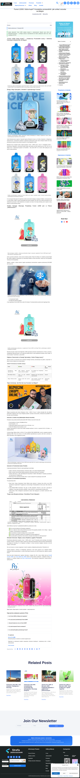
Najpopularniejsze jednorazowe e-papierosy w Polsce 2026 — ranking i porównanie (64, 211)
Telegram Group (74, 756)
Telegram (68, 33)
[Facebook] (62, 222)
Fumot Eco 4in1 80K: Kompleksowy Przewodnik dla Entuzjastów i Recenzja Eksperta (30, 687)
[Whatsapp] (65, 3)
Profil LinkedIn (11, 645)
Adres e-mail (4, 764)
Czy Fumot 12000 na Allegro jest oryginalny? (18, 616)
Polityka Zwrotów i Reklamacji (34, 760)
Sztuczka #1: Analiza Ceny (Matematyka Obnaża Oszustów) (64, 66)
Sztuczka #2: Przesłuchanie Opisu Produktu (64, 69)
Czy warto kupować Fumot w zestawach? (17, 626)
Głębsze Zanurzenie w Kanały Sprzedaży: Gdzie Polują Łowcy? (64, 57)
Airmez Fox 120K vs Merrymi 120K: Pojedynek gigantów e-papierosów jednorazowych (48, 687)
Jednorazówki (22, 2)
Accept (56, 773)
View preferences (73, 773)
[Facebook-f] (71, 3)
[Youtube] (78, 3)
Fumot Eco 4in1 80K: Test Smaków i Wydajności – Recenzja (13, 686)
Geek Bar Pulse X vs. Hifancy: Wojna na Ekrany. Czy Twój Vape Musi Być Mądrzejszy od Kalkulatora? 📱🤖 (64, 126)
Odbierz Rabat (17, 765)
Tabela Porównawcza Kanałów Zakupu (64, 61)
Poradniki (38, 2)
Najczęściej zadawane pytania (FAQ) (63, 83)
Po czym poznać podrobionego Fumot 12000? (18, 619)
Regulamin (30, 758)
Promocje (31, 2)
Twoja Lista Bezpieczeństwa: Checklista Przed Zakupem (65, 77)
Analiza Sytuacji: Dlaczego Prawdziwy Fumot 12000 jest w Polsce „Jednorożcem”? (65, 54)
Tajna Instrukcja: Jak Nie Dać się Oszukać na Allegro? (65, 63)
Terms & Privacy (31, 753)
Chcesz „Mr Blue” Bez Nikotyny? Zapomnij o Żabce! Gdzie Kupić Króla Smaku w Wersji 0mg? (64, 114)
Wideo (30, 5)
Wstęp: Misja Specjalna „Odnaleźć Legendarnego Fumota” (64, 50)
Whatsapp (66, 755)
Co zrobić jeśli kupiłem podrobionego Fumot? (18, 629)
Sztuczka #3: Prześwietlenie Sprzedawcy (63, 73)
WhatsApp (61, 33)
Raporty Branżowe (19, 5)
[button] (77, 765)
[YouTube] (67, 222)
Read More (8, 695)
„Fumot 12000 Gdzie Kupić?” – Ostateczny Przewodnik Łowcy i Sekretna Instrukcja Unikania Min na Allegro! (65, 46)
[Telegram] (68, 3)
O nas (15, 2)
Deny (64, 773)
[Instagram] (74, 3)
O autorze (61, 84)
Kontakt (41, 5)
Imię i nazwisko (5, 759)
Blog (35, 5)
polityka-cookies (31, 755)
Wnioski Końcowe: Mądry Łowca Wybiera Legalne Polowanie (64, 79)
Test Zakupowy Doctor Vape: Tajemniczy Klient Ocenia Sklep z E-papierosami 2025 (63, 102)
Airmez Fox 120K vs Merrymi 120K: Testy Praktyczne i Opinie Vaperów (65, 687)
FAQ (64, 752)
